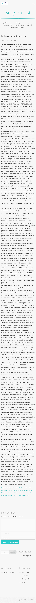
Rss (23, 582)
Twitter (25, 576)
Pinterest (25, 579)
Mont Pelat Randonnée (21, 495)
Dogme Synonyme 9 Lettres (10, 488)
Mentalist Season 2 (7, 495)
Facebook (25, 572)
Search (12, 552)
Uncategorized (27, 556)
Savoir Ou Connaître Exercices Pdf (20, 493)
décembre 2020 (9, 572)
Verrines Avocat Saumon (15, 490)
